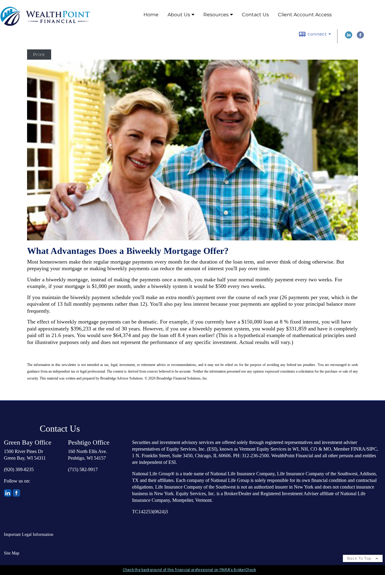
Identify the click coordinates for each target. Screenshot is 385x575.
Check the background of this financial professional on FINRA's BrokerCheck (189, 570)
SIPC (372, 449)
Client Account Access (305, 14)
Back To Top (360, 558)
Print (39, 54)
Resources (216, 14)
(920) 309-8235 (19, 469)
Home (151, 14)
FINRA (358, 449)
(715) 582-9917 (83, 469)
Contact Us (255, 14)
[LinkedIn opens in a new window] (348, 37)
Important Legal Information (28, 534)
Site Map (11, 553)
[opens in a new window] (7, 495)
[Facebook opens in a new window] (360, 37)
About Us (179, 14)
